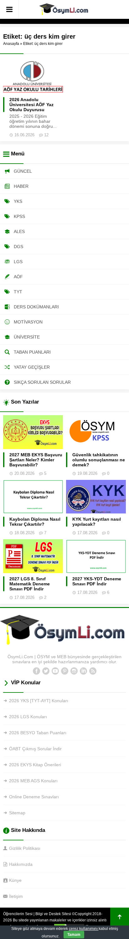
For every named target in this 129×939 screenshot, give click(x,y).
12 (46, 135)
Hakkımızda (21, 864)
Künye (15, 880)
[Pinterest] (64, 671)
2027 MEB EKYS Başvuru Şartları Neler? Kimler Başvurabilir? (35, 459)
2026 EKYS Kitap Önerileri (35, 764)
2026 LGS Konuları (28, 716)
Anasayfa (11, 43)
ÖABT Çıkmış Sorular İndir (35, 748)
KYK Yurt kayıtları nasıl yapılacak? (96, 522)
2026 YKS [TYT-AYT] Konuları (38, 700)
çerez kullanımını (84, 928)
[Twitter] (45, 671)
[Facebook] (36, 671)
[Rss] (92, 671)
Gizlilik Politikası (24, 848)
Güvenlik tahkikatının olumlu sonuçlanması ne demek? (98, 459)
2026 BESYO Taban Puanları (37, 732)
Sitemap (17, 812)
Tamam (73, 934)
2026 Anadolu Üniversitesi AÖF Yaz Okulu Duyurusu (31, 104)
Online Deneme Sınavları (34, 796)
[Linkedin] (83, 671)
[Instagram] (74, 671)
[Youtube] (55, 671)
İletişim (16, 896)
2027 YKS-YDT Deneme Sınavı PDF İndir (96, 581)
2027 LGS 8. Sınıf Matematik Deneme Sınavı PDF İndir (29, 583)
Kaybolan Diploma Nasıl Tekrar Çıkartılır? (34, 522)
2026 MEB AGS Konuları (33, 780)
